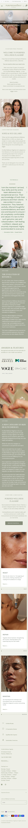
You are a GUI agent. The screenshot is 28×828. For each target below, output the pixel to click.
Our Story (5, 1)
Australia (11, 811)
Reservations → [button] (4, 760)
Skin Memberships (15, 1)
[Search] (23, 6)
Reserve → (5, 584)
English (2, 811)
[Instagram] (6, 784)
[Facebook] (3, 784)
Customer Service (5, 792)
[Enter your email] (25, 802)
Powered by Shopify (5, 822)
